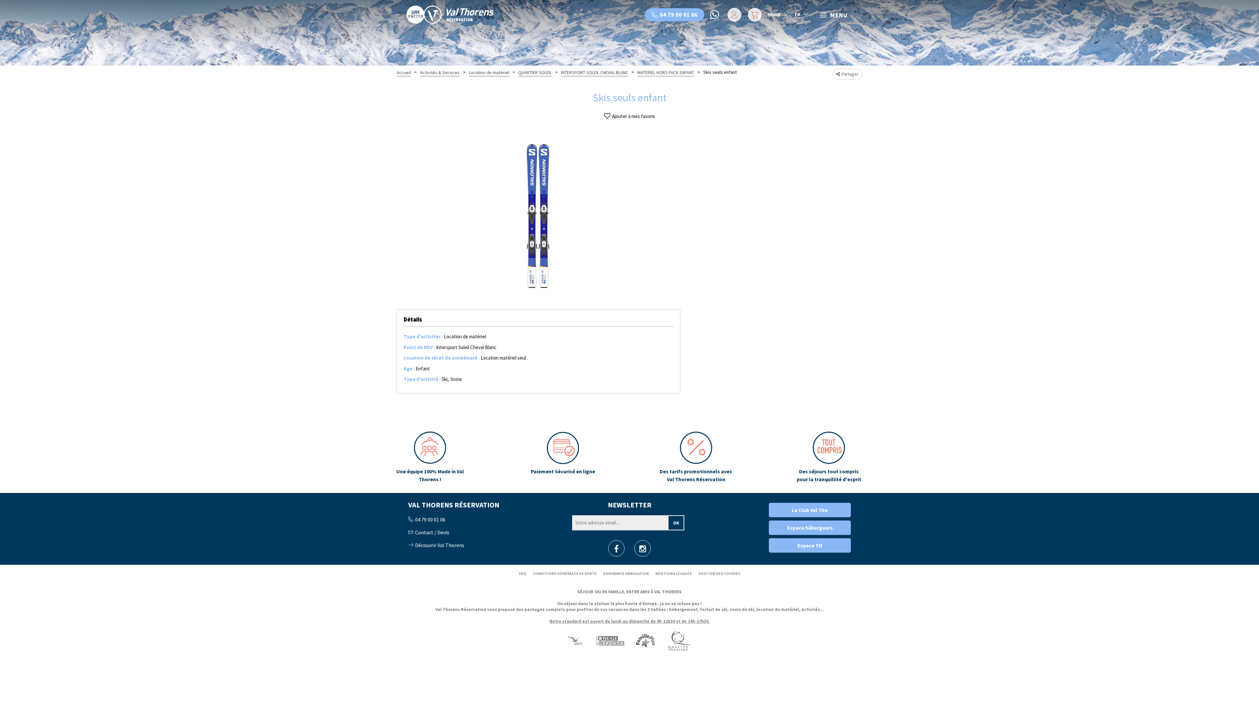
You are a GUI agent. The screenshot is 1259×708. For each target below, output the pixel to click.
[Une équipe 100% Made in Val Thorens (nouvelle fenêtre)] (430, 457)
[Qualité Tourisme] (678, 640)
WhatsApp (715, 15)
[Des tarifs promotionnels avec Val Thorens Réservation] (695, 457)
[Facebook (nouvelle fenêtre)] (616, 550)
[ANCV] (575, 640)
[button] (754, 15)
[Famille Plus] (645, 640)
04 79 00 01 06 (679, 14)
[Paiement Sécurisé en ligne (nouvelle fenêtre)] (563, 457)
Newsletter (629, 504)
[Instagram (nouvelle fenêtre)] (642, 550)
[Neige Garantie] (609, 640)
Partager (850, 74)
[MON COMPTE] (733, 15)
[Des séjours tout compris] (829, 457)
